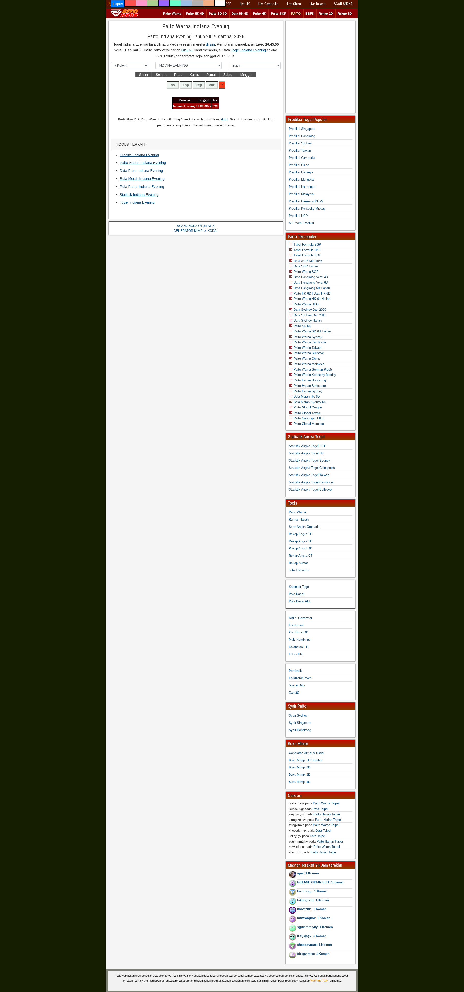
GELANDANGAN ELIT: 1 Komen (320, 882)
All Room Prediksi (301, 223)
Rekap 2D (326, 13)
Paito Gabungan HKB (308, 418)
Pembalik (295, 671)
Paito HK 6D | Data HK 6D (311, 293)
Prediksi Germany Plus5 (306, 201)
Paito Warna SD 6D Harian (312, 331)
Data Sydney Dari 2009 (309, 309)
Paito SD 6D (218, 13)
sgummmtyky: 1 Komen (315, 927)
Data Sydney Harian (307, 320)
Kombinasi (296, 625)
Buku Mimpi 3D (299, 774)
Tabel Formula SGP (307, 244)
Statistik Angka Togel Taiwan (309, 475)
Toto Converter (299, 570)
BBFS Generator (300, 618)
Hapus (118, 4)
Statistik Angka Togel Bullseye (310, 489)
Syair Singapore (300, 723)
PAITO (296, 13)
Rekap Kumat (298, 563)
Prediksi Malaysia (301, 194)
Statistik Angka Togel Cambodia (311, 482)
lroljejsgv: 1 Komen (311, 936)
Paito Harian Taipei (326, 814)
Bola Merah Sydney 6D (309, 402)
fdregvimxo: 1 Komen (313, 954)
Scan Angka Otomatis (304, 526)
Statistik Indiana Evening (139, 194)
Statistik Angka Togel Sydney (309, 460)
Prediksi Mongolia (301, 179)
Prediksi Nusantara (302, 187)
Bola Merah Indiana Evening (142, 178)
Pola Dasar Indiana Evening (142, 186)
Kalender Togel (299, 587)
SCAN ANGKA (343, 4)
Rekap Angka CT (300, 555)
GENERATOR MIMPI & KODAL (196, 230)
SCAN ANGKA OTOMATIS (196, 226)
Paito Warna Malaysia (308, 364)
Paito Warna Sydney (307, 337)
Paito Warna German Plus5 (312, 369)
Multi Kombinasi (300, 639)
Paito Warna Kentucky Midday (314, 375)
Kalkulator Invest (300, 678)
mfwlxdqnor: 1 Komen (313, 918)
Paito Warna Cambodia (309, 342)
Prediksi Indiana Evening (139, 155)
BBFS (309, 13)
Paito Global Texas (306, 413)
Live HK (245, 4)
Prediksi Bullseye (301, 172)
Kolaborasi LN (298, 647)
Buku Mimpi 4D (299, 782)
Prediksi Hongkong (302, 136)
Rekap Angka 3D (300, 541)
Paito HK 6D (195, 13)
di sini (210, 44)
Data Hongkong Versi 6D (310, 282)
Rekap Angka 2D (300, 534)
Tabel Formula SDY (307, 255)
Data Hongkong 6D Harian (311, 288)
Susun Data (297, 685)
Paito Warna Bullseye (308, 353)
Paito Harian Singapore (309, 385)
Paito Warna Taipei (326, 803)
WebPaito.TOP (319, 980)
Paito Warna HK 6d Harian (311, 299)
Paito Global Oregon (307, 407)
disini (224, 119)
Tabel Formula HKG (307, 250)
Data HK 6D (240, 13)
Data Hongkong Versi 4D (310, 277)
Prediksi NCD (298, 216)
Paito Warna (172, 13)
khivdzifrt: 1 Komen (311, 909)
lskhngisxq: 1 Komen (313, 900)
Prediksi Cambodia (302, 158)
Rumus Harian (299, 519)
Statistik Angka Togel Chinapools (312, 468)
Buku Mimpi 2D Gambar (305, 760)
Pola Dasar (296, 594)
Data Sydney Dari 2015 (309, 315)
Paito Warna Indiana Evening (195, 26)
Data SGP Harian (305, 266)
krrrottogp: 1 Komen (312, 891)
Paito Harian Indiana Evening (143, 163)
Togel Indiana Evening (249, 50)
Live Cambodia (268, 4)
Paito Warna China (306, 358)
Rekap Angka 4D (300, 548)
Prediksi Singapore (302, 129)
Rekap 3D (345, 13)
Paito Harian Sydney (307, 391)
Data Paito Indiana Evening (141, 171)
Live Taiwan (317, 4)
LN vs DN (295, 654)
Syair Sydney (298, 715)
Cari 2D (294, 692)
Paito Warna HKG (306, 304)
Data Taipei (320, 809)
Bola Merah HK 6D (306, 396)
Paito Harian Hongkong (309, 380)
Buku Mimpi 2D (299, 767)
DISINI (187, 50)
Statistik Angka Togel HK (306, 453)
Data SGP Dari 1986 (307, 261)
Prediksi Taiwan (300, 150)
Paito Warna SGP (306, 272)
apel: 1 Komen (308, 873)
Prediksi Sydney (300, 143)
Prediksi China (299, 165)
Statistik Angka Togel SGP (307, 446)
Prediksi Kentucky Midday (307, 208)
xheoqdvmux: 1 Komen (314, 945)
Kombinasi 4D (298, 632)
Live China (294, 4)
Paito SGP (278, 13)
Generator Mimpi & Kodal (306, 753)
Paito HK (259, 13)
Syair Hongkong (300, 730)
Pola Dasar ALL (300, 601)
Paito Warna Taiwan (307, 348)
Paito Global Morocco (308, 424)
